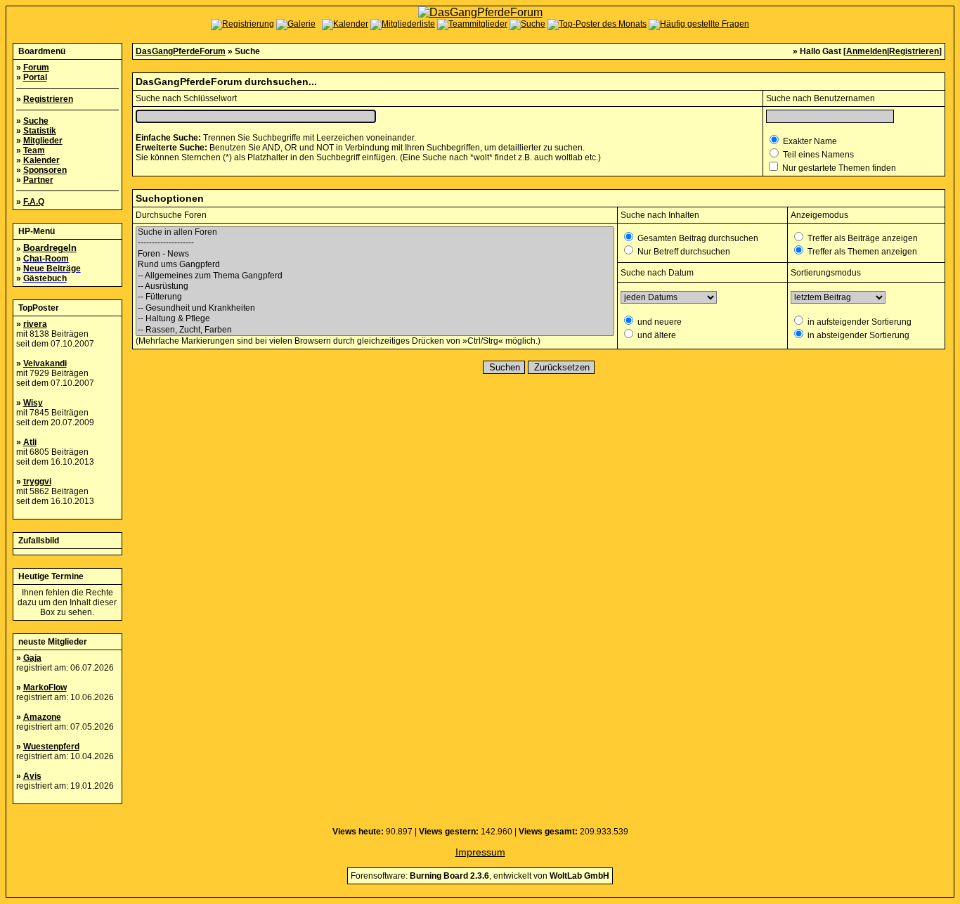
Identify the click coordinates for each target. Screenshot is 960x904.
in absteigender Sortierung (857, 335)
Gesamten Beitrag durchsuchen (696, 238)
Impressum (480, 852)
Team (34, 150)
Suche (35, 121)
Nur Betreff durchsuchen (682, 252)
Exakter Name (809, 141)
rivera (35, 324)
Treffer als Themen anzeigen (861, 252)
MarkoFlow (45, 687)
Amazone (42, 717)
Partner (38, 180)
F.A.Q (33, 202)
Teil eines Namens (817, 155)
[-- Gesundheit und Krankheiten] (375, 308)
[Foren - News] (375, 254)
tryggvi (37, 481)
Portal (35, 77)
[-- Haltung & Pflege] (375, 319)
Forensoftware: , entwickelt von (480, 876)
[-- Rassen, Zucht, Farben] (375, 330)
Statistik (39, 131)
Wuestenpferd (51, 746)
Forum (36, 67)
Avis (32, 776)
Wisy (33, 403)
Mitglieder (43, 141)
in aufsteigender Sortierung (858, 322)
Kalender (41, 160)
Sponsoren (45, 170)
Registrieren (48, 99)
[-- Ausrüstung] (375, 286)
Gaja (32, 658)
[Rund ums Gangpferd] (375, 264)
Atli (30, 442)
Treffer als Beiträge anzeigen (861, 238)
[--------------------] (375, 243)
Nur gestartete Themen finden (838, 168)
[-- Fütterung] (375, 297)
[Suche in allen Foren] (375, 232)
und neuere (658, 322)
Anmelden (866, 51)
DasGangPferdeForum (181, 51)
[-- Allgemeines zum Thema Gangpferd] (375, 276)
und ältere (655, 335)
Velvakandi (45, 363)
